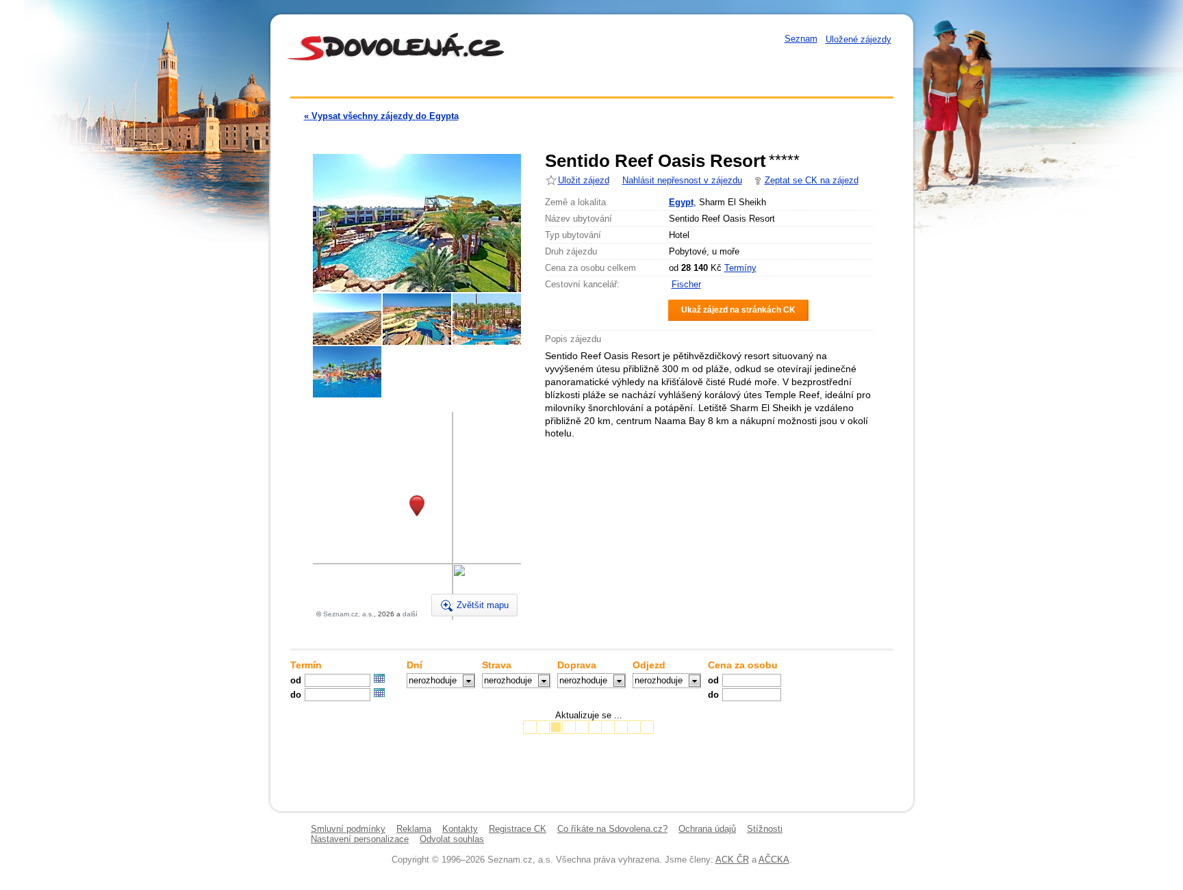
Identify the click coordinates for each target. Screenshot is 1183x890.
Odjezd (649, 664)
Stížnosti (765, 829)
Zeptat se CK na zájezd (811, 180)
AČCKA (774, 859)
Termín (306, 664)
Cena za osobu (743, 664)
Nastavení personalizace (360, 839)
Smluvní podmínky (348, 829)
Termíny (740, 268)
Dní (414, 664)
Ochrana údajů (707, 829)
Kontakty (460, 829)
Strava (496, 664)
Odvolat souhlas (452, 839)
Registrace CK (517, 829)
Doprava (576, 664)
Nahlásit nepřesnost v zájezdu (682, 180)
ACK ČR (732, 859)
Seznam (801, 39)
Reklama (413, 829)
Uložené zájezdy (858, 39)
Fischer (686, 284)
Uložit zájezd (583, 180)
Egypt (681, 202)
